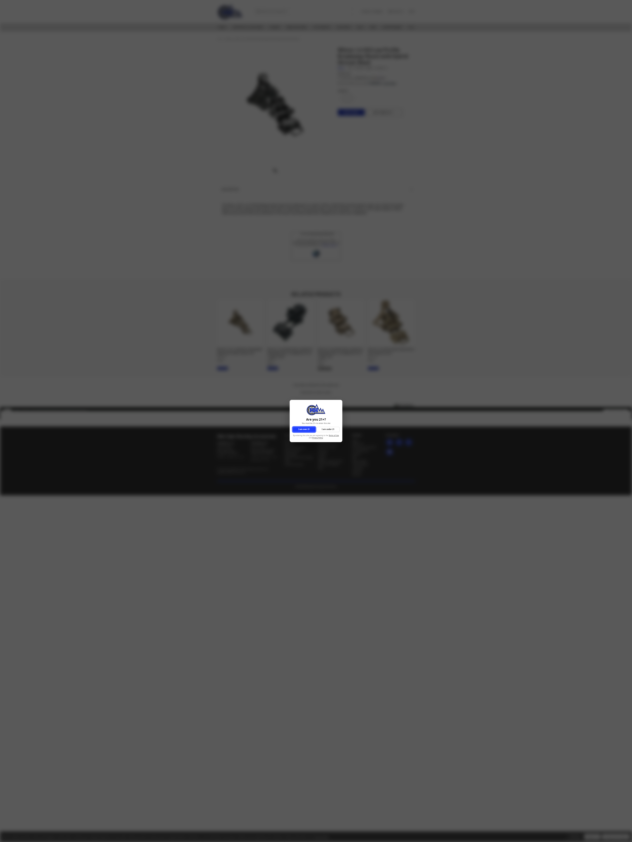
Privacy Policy (317, 438)
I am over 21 (304, 429)
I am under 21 (328, 429)
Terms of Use (334, 435)
